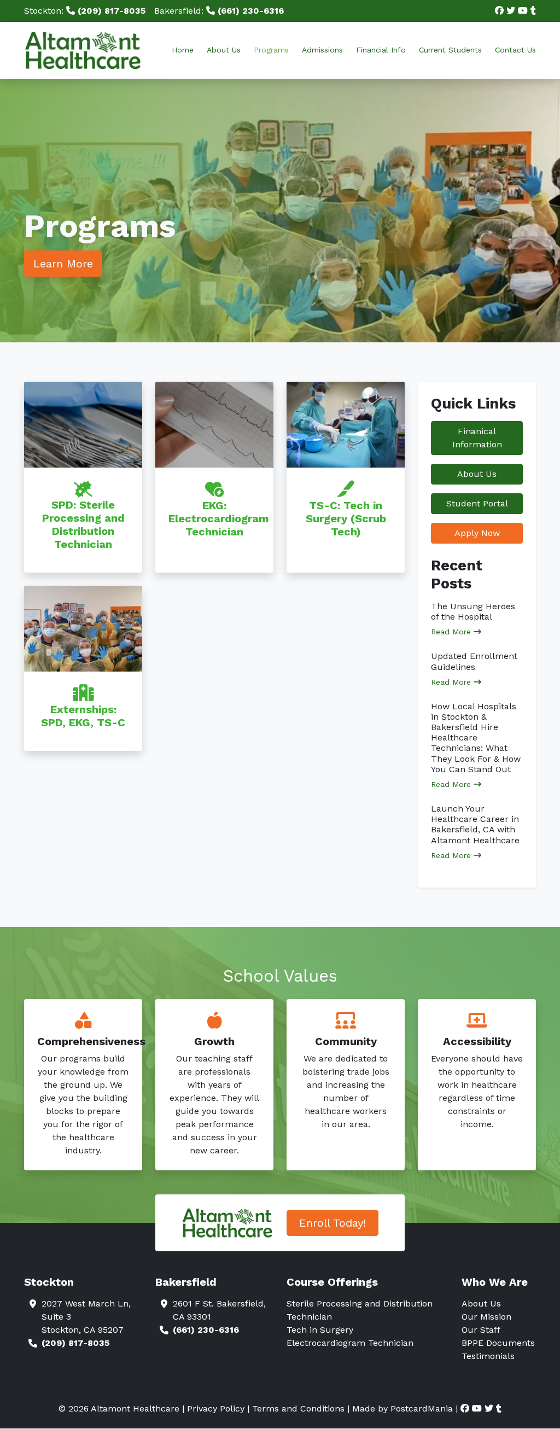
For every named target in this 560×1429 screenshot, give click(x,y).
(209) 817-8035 (75, 1343)
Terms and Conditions (298, 1408)
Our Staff (481, 1330)
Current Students (450, 49)
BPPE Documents (498, 1343)
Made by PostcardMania (402, 1408)
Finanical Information (477, 438)
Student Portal (477, 503)
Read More (452, 631)
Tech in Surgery (320, 1330)
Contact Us (515, 49)
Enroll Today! (332, 1222)
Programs (271, 49)
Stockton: (84, 10)
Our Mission (486, 1316)
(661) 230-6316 (206, 1330)
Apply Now (477, 533)
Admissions (322, 49)
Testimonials (488, 1356)
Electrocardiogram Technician (350, 1343)
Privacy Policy (215, 1408)
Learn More (63, 263)
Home (183, 49)
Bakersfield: (219, 10)
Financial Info (381, 49)
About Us (224, 49)
